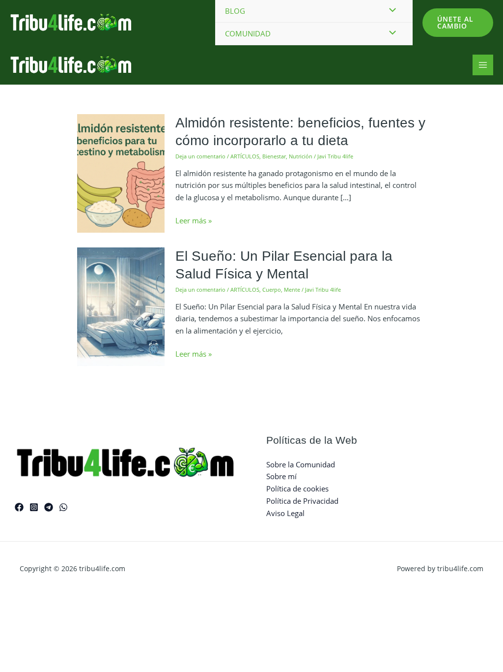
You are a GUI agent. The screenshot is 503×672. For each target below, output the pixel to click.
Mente (292, 289)
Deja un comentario (200, 156)
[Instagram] (33, 507)
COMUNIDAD (248, 33)
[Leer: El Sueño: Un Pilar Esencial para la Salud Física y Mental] (121, 306)
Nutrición (300, 156)
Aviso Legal (285, 513)
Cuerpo (271, 289)
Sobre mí (281, 476)
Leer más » (193, 221)
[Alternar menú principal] (483, 65)
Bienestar (274, 156)
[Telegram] (48, 507)
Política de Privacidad (302, 501)
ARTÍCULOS (244, 156)
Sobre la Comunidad (300, 464)
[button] (457, 22)
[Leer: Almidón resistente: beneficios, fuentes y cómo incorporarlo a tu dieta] (121, 173)
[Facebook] (19, 507)
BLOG (235, 11)
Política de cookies (297, 488)
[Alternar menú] (389, 33)
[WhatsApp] (63, 507)
